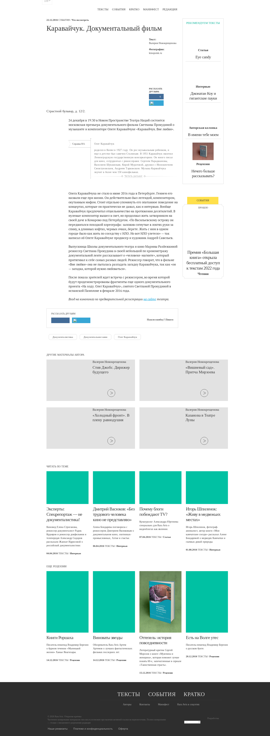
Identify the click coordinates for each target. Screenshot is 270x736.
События (118, 9)
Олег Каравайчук (127, 337)
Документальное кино (95, 337)
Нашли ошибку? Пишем (160, 319)
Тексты (102, 9)
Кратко (134, 9)
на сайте (149, 299)
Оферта (123, 728)
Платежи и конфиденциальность (93, 728)
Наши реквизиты (58, 728)
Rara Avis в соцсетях (188, 704)
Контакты (144, 704)
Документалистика (63, 337)
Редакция (170, 9)
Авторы (127, 704)
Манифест (151, 9)
